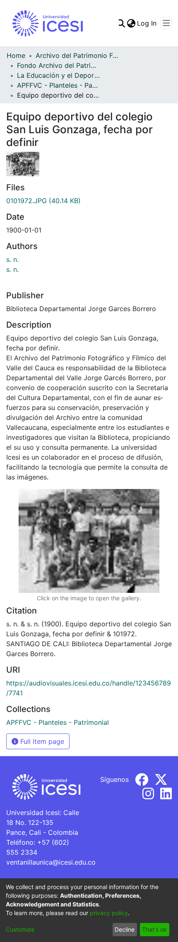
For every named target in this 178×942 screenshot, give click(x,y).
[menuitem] (131, 23)
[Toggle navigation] (166, 23)
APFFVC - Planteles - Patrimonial (58, 85)
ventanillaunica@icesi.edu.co (51, 862)
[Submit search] (120, 23)
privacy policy (109, 912)
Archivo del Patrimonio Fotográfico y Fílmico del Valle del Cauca (77, 55)
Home (16, 55)
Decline (125, 929)
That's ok (154, 929)
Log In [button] (147, 23)
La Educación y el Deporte (58, 75)
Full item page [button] (41, 741)
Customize (20, 929)
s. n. (12, 259)
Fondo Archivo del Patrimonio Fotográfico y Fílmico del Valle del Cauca (58, 65)
